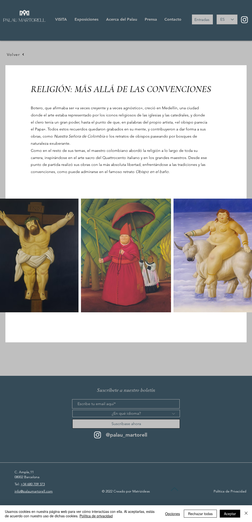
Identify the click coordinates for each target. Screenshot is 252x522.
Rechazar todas (200, 513)
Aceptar (230, 513)
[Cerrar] (246, 513)
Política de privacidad (96, 515)
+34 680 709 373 (33, 484)
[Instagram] (244, 19)
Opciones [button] (172, 513)
